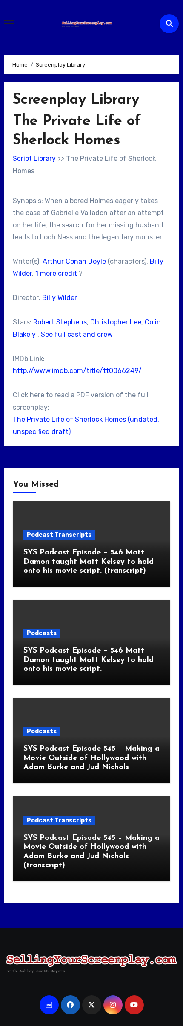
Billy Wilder (59, 298)
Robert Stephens (60, 322)
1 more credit (56, 273)
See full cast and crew (77, 334)
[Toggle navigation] (9, 23)
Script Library (34, 158)
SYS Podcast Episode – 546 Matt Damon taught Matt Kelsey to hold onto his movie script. (88, 660)
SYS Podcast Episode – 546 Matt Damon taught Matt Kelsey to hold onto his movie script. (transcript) (88, 562)
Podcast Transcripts (59, 535)
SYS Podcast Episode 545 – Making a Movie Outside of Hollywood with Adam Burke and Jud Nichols (91, 758)
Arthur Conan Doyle (74, 261)
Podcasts (42, 633)
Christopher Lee (115, 322)
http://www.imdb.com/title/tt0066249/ (77, 371)
